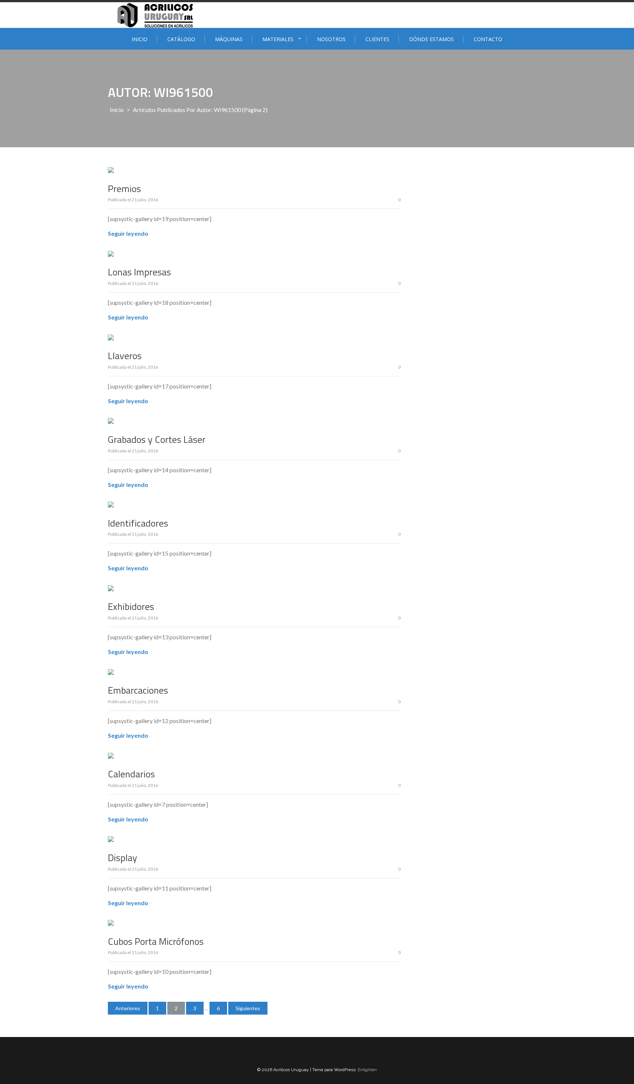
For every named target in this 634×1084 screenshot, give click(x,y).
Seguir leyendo (128, 233)
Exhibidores (131, 606)
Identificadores (138, 523)
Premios (124, 188)
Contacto (488, 39)
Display (122, 857)
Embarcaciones (138, 690)
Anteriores (127, 1008)
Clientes (377, 39)
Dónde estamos (431, 39)
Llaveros (125, 355)
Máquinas (229, 39)
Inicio (139, 39)
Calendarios (131, 774)
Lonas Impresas (139, 272)
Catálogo (181, 39)
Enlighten (367, 1069)
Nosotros (331, 39)
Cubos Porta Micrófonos (156, 941)
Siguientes (248, 1008)
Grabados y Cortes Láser (156, 439)
